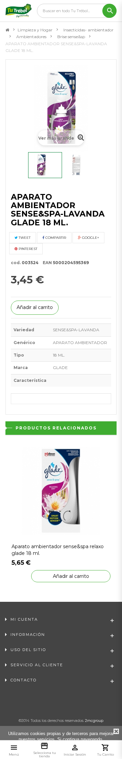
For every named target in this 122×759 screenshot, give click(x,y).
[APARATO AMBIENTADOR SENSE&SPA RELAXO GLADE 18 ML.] (61, 490)
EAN (46, 262)
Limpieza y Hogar (35, 29)
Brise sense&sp (71, 36)
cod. (16, 262)
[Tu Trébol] (18, 11)
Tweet (24, 237)
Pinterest (27, 249)
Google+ (90, 237)
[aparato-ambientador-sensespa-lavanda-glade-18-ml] (45, 165)
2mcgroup (94, 720)
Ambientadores (31, 36)
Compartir (55, 237)
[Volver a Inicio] (7, 30)
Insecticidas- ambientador (88, 29)
